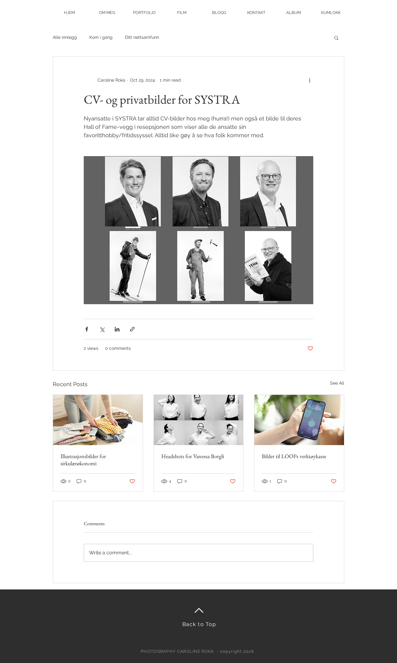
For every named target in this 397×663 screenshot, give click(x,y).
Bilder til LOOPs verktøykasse (294, 456)
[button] (336, 37)
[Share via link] (132, 329)
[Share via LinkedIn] (117, 329)
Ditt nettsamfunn (142, 37)
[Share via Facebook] (87, 329)
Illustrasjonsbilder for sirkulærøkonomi (83, 460)
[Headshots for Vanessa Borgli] (198, 420)
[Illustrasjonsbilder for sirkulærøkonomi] (98, 420)
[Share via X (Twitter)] (102, 329)
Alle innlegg (65, 37)
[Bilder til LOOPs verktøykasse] (299, 420)
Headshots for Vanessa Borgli (192, 456)
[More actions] (309, 80)
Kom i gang (101, 37)
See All (337, 383)
